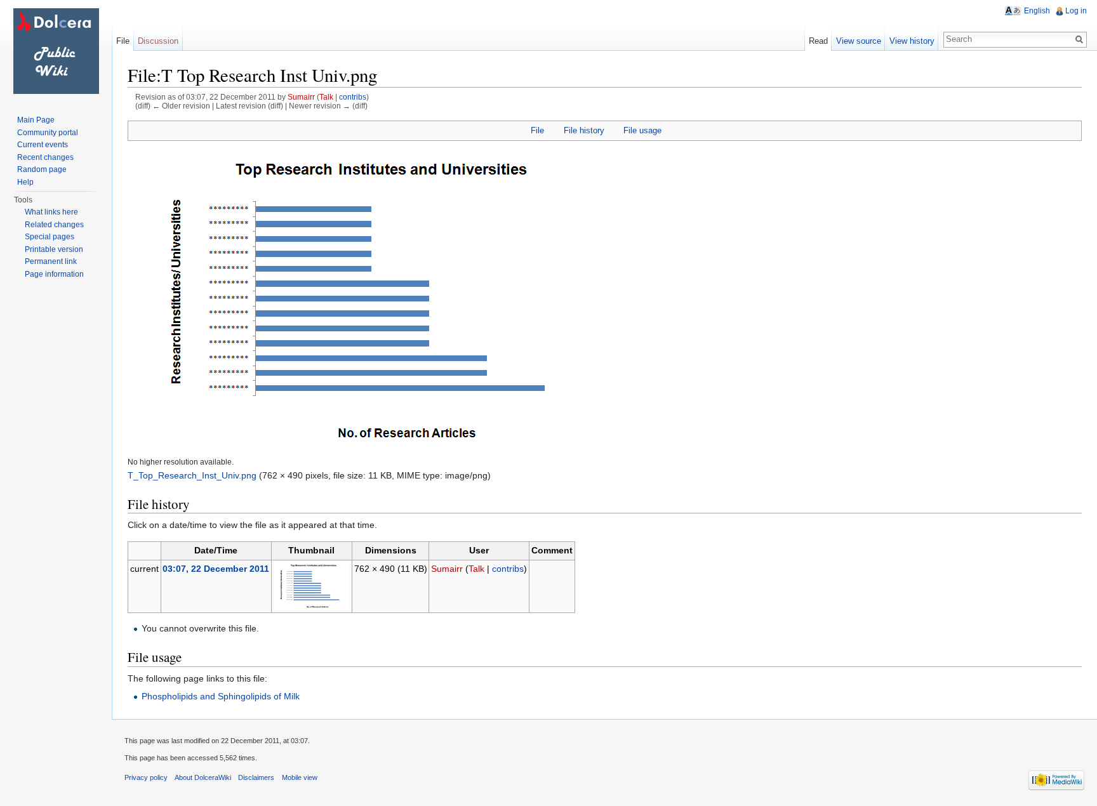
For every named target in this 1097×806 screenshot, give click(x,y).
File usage (642, 130)
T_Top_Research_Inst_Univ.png (192, 475)
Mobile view (299, 777)
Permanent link (51, 261)
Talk (326, 97)
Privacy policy (146, 777)
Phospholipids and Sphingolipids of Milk (221, 696)
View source (858, 41)
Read (818, 41)
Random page (42, 169)
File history (584, 130)
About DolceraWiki (203, 777)
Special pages (49, 236)
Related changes (54, 224)
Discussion (158, 41)
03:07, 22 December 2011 (216, 569)
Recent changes (45, 157)
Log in (1076, 10)
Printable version (54, 249)
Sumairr (301, 97)
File (537, 130)
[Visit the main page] (56, 51)
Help (25, 182)
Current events (42, 144)
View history (911, 41)
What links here (51, 212)
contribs (352, 97)
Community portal (47, 132)
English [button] (1037, 10)
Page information (54, 274)
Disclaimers (256, 777)
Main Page (36, 120)
